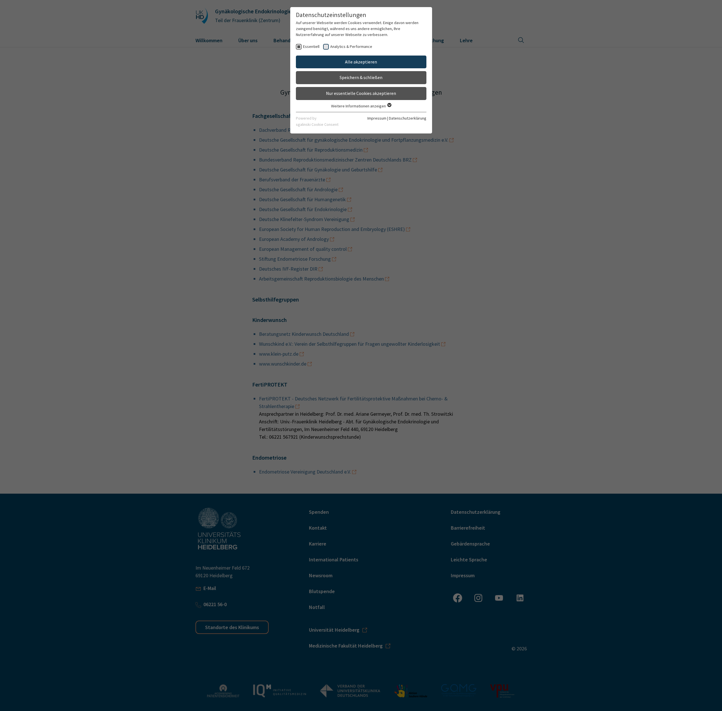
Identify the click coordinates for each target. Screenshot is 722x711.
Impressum (376, 118)
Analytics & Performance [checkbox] (351, 46)
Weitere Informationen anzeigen (359, 106)
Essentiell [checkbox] (311, 46)
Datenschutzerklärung (407, 118)
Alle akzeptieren (361, 62)
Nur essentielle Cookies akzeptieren (361, 93)
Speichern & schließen (361, 77)
